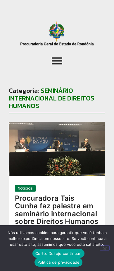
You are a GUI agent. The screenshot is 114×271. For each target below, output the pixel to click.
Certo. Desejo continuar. (58, 253)
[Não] (105, 247)
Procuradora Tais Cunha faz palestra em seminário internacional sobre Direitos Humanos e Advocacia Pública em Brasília (57, 218)
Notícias (25, 188)
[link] (57, 149)
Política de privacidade (58, 262)
